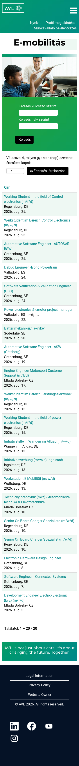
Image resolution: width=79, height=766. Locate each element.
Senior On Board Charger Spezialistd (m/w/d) (39, 521)
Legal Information (39, 676)
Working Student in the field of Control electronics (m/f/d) (33, 199)
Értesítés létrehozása (49, 171)
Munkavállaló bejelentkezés (55, 28)
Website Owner (39, 695)
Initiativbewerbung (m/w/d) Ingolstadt (33, 460)
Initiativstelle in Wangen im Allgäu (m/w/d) (37, 441)
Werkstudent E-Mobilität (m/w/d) (29, 479)
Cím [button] (7, 187)
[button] (66, 10)
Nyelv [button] (35, 23)
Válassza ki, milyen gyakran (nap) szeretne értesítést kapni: (39, 160)
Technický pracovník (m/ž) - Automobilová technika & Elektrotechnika (37, 499)
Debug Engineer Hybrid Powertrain (30, 267)
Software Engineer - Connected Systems (35, 577)
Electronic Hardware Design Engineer (32, 558)
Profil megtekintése (60, 23)
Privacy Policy (39, 685)
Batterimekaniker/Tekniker (24, 328)
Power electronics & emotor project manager (38, 310)
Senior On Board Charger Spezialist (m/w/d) (38, 539)
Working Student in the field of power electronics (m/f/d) (32, 420)
